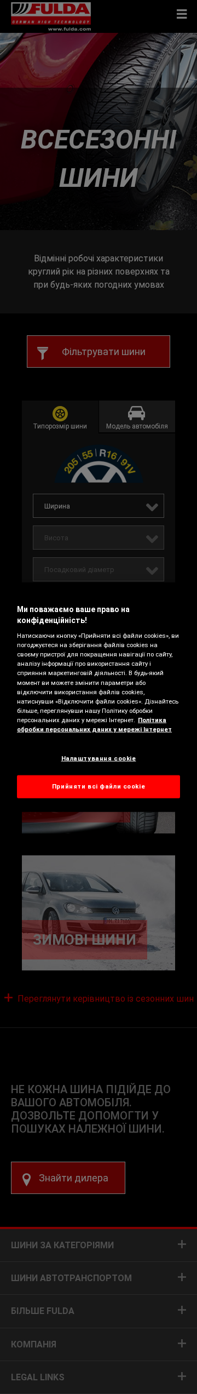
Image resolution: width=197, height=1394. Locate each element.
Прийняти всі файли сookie (98, 786)
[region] (98, 697)
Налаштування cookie (98, 758)
